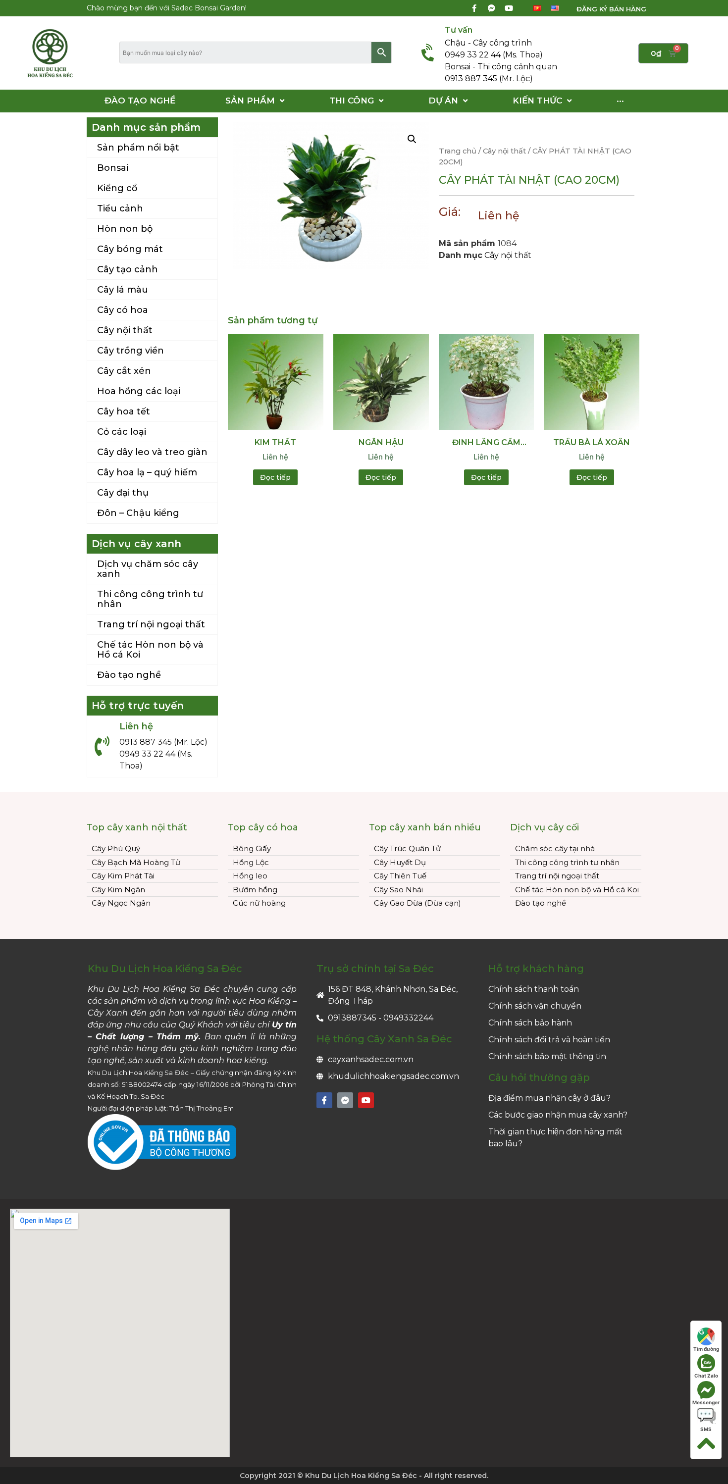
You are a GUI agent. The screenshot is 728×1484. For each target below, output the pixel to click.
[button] (605, 9)
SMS (706, 1429)
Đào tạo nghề (129, 674)
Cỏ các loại (121, 431)
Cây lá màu (122, 289)
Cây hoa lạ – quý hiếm (147, 472)
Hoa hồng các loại (138, 391)
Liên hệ (498, 215)
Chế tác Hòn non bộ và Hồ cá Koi (150, 649)
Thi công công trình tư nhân (150, 599)
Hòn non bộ (125, 228)
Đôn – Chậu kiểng (138, 513)
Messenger (706, 1402)
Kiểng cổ (117, 188)
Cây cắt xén (124, 370)
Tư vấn (458, 30)
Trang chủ (457, 151)
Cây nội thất (125, 330)
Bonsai (112, 167)
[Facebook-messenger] (491, 8)
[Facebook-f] (474, 8)
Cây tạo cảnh (127, 269)
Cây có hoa (122, 310)
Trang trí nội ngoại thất (151, 624)
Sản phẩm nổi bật (138, 147)
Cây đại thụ (123, 492)
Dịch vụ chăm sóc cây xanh (147, 569)
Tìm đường (706, 1349)
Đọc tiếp (275, 477)
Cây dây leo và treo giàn (152, 452)
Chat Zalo (706, 1376)
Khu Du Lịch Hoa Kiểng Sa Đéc (165, 968)
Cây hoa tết (123, 411)
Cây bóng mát (130, 249)
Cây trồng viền (130, 350)
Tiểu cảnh (120, 208)
